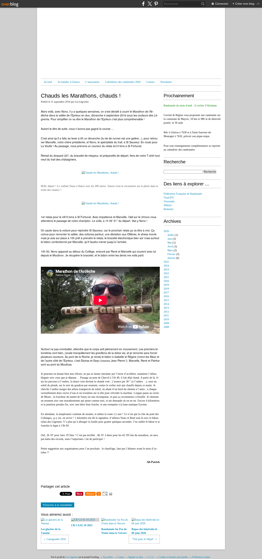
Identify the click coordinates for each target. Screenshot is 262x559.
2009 (166, 323)
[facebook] (143, 4)
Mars (170, 250)
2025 (166, 261)
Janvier (171, 258)
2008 (166, 327)
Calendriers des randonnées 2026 (123, 82)
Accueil (48, 82)
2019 (166, 284)
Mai (169, 242)
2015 (166, 300)
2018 (166, 288)
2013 (166, 307)
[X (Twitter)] (149, 4)
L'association (92, 82)
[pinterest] (156, 4)
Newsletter (166, 82)
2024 (166, 265)
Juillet (170, 235)
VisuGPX (169, 197)
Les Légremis (71, 557)
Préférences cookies (201, 557)
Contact (150, 82)
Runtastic (169, 209)
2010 (166, 319)
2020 (166, 281)
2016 (166, 296)
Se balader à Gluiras (69, 82)
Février (171, 254)
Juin (169, 238)
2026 (166, 231)
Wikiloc (168, 205)
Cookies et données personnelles (173, 557)
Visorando (169, 201)
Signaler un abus (136, 557)
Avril (170, 246)
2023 (166, 269)
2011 (166, 315)
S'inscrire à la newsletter (57, 504)
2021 (166, 277)
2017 (166, 292)
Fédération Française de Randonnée (183, 193)
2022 (166, 273)
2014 (166, 304)
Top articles (108, 557)
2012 (166, 311)
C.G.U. (151, 557)
